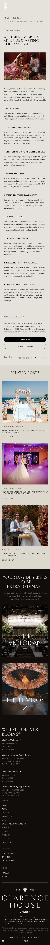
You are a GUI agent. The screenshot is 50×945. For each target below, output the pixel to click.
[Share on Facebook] (23, 357)
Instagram (8, 860)
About (5, 809)
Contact (6, 842)
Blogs (16, 18)
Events (5, 828)
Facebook (7, 853)
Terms (5, 877)
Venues (5, 813)
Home (7, 18)
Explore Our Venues (25, 346)
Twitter (6, 857)
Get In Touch (25, 339)
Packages (7, 835)
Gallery (6, 839)
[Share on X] (31, 357)
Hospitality (7, 816)
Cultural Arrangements (14, 824)
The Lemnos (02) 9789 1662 (25, 696)
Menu (4, 820)
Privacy (5, 873)
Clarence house (33, 937)
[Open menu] (45, 6)
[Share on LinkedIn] (27, 357)
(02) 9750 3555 (8, 749)
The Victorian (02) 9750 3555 (25, 639)
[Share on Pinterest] (19, 357)
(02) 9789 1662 (8, 781)
